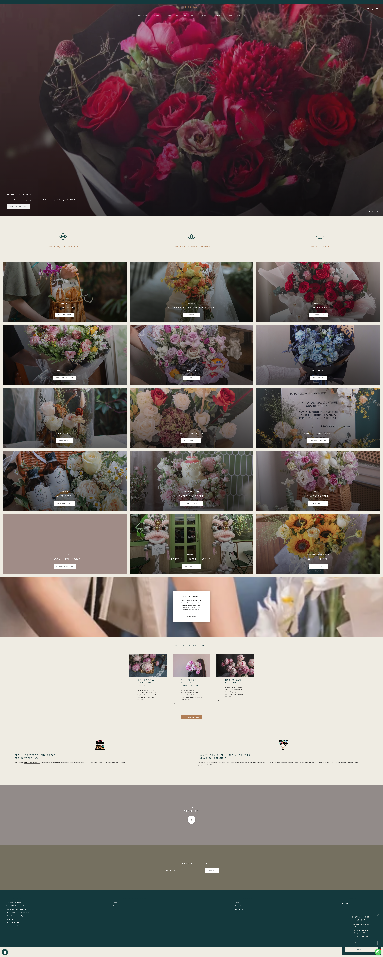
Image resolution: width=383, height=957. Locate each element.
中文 (380, 2)
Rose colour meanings (12, 922)
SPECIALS (205, 15)
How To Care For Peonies (13, 902)
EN (378, 2)
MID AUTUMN (143, 15)
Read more (133, 704)
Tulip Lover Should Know (14, 926)
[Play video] (191, 820)
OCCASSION (218, 15)
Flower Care (9, 919)
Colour (194, 15)
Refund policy (239, 909)
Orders (115, 902)
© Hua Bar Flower (14, 941)
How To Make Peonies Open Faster (146, 683)
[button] (378, 952)
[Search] (373, 9)
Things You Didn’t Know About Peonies (190, 683)
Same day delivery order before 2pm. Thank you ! (191, 2)
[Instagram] (347, 903)
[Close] (378, 915)
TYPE (169, 15)
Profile (115, 906)
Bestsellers (158, 15)
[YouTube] (351, 903)
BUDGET (230, 15)
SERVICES (241, 15)
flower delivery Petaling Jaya (32, 762)
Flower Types (181, 15)
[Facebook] (342, 903)
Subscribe (361, 949)
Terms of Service (240, 906)
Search (237, 902)
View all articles (191, 717)
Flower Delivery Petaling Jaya (15, 916)
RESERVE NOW (191, 616)
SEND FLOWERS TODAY (19, 206)
